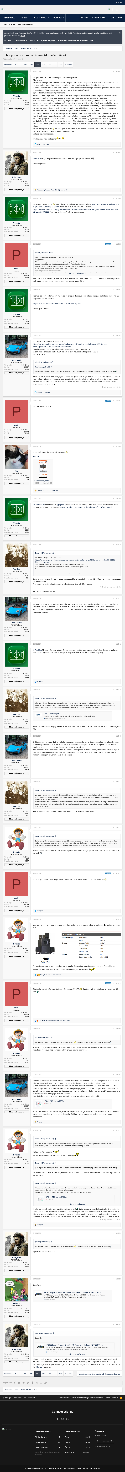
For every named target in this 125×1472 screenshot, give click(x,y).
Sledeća (68, 65)
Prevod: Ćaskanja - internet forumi (88, 1468)
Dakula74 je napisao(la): (43, 1333)
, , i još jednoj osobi (52, 190)
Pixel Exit (73, 1468)
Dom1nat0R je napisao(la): (44, 553)
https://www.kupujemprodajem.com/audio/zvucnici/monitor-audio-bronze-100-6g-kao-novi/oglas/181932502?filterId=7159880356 (70, 345)
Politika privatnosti (96, 1398)
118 (43, 65)
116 (31, 65)
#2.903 (118, 198)
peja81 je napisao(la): (42, 1037)
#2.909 (118, 499)
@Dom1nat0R (39, 504)
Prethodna (8, 65)
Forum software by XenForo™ (44, 1468)
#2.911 (118, 598)
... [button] (20, 65)
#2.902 (118, 152)
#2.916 (118, 828)
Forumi (24, 18)
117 (37, 65)
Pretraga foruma (25, 24)
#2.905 (118, 290)
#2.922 (118, 1130)
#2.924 (118, 1279)
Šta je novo (40, 18)
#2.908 (118, 446)
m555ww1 (86, 1452)
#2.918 (118, 919)
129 (60, 65)
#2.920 (118, 1029)
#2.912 (118, 644)
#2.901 (118, 71)
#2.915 (118, 782)
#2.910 (118, 544)
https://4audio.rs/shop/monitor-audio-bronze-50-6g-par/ (57, 303)
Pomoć (107, 1398)
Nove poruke (9, 24)
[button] (48, 18)
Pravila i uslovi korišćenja (80, 1398)
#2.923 (118, 1233)
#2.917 (118, 873)
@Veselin (37, 158)
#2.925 (118, 1325)
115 (25, 65)
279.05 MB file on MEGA (54, 1101)
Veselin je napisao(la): (43, 252)
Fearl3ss (16, 569)
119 (49, 65)
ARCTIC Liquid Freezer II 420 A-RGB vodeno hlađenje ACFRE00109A (72, 1292)
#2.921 (118, 1075)
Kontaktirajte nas (63, 1398)
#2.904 (118, 244)
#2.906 (118, 336)
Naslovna (9, 18)
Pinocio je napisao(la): (43, 362)
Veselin (16, 96)
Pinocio (16, 852)
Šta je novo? (100, 1431)
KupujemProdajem (51, 713)
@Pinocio (39, 1367)
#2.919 (118, 983)
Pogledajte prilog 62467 (43, 367)
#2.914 (118, 736)
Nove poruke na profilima (105, 1441)
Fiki (16, 471)
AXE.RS (119, 2)
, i (47, 490)
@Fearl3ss (37, 650)
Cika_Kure (16, 177)
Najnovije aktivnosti (103, 1446)
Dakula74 (17, 1303)
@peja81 (60, 504)
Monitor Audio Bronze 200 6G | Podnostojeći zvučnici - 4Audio (86, 507)
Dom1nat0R (17, 360)
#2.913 (118, 690)
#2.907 (118, 400)
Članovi (57, 18)
